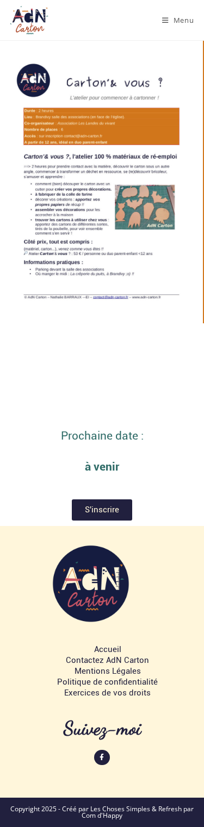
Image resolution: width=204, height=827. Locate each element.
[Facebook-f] (102, 758)
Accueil (107, 649)
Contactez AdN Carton (107, 660)
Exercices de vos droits (107, 693)
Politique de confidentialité (107, 682)
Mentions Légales (108, 671)
